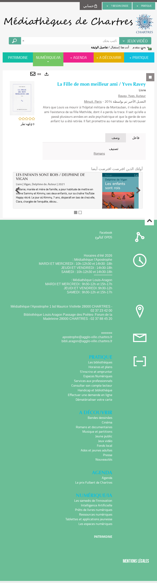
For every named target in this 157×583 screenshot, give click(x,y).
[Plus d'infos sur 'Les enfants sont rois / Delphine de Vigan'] (120, 200)
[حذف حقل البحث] (23, 40)
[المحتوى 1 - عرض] (75, 212)
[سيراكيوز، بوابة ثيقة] (78, 23)
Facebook (106, 232)
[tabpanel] (78, 144)
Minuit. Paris (93, 101)
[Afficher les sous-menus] (137, 5)
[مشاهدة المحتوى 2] (80, 212)
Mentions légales (136, 561)
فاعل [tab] (135, 137)
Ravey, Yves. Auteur (132, 96)
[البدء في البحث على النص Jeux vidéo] (15, 40)
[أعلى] (149, 221)
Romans (99, 153)
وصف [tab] (116, 137)
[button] (22, 98)
